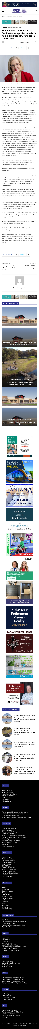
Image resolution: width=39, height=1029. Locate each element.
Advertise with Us (8, 796)
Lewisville (5, 902)
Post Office (6, 839)
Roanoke (5, 907)
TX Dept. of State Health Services (13, 925)
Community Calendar (9, 828)
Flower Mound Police (9, 869)
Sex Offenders (7, 876)
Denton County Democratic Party (13, 978)
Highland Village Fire (9, 871)
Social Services (7, 844)
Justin (4, 903)
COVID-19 (5, 920)
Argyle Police (6, 857)
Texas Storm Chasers (9, 997)
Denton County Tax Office (11, 841)
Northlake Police (7, 875)
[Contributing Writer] (3, 42)
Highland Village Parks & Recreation (14, 837)
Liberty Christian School (10, 945)
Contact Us (6, 797)
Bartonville (5, 889)
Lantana (4, 900)
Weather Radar (7, 999)
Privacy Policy (7, 801)
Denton (4, 893)
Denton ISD (6, 940)
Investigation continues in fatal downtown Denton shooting (10, 267)
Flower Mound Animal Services (12, 1012)
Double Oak (6, 895)
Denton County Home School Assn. (14, 947)
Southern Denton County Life (19, 379)
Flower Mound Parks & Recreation (13, 835)
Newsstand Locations (9, 794)
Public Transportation (9, 842)
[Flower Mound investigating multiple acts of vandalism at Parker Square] (7, 757)
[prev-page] (3, 430)
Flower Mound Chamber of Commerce (15, 812)
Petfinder (5, 1017)
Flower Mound (7, 896)
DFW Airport (6, 965)
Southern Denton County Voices (14, 17)
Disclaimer (5, 799)
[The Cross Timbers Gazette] (19, 10)
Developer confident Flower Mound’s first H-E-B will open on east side (19, 343)
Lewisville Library (8, 834)
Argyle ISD (5, 938)
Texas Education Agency (10, 950)
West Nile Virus (7, 927)
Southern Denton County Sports (23, 767)
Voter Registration (8, 846)
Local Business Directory (10, 815)
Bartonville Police (8, 859)
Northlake (5, 905)
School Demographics (9, 948)
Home (3, 17)
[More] (28, 48)
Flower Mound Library (9, 832)
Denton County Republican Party (13, 981)
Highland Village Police (10, 873)
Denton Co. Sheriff (8, 861)
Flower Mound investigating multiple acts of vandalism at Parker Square (24, 758)
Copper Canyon (7, 891)
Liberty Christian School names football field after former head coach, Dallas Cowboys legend (24, 771)
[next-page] (6, 430)
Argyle (4, 887)
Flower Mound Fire (8, 868)
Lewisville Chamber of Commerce (13, 814)
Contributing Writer (12, 42)
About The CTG (7, 790)
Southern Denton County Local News (19, 340)
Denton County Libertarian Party (13, 979)
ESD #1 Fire (6, 866)
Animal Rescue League (9, 1010)
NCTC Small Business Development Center (16, 817)
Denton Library (7, 830)
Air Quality (5, 994)
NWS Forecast (7, 996)
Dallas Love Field (8, 961)
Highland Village (7, 898)
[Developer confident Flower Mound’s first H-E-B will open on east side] (19, 327)
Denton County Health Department (14, 922)
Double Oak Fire (7, 864)
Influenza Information (9, 923)
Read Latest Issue (8, 792)
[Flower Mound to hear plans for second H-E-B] (19, 406)
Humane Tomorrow (8, 1014)
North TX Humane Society (11, 1015)
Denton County (7, 909)
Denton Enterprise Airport (11, 963)
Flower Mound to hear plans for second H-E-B (19, 423)
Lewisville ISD (6, 941)
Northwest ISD (7, 943)
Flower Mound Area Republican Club (14, 983)
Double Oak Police (8, 862)
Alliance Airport (7, 967)
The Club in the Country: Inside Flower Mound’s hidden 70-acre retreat (19, 383)
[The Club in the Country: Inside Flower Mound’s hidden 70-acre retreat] (19, 367)
